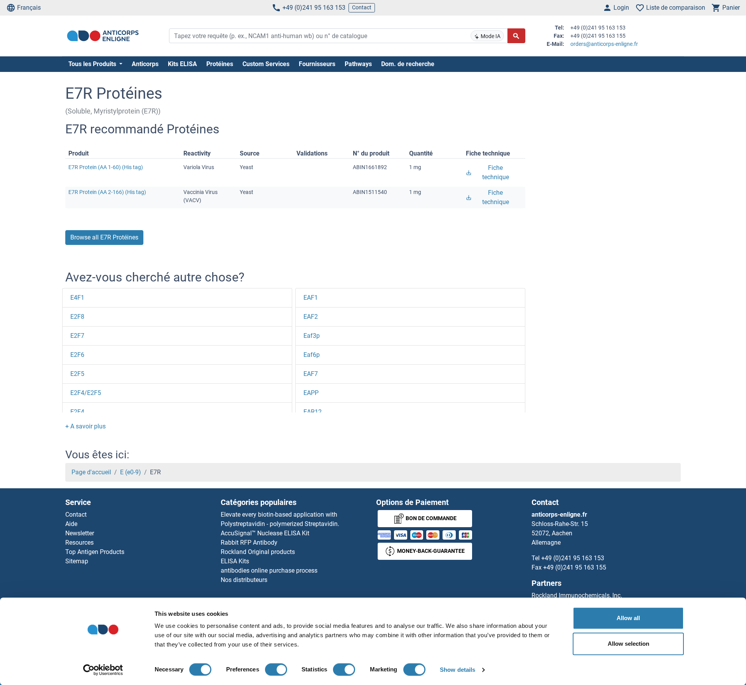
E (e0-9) (130, 472)
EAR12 (312, 412)
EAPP (311, 393)
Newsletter (79, 533)
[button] (85, 426)
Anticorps (145, 64)
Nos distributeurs (244, 580)
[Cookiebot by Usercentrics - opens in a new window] (103, 670)
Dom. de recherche (407, 64)
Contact (361, 7)
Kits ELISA (182, 64)
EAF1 (310, 297)
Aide (71, 524)
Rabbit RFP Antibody (249, 542)
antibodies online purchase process (269, 570)
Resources (79, 542)
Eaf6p (311, 354)
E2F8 (77, 316)
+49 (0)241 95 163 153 (313, 7)
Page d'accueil (91, 472)
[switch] (276, 669)
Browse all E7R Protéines (104, 237)
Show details (457, 669)
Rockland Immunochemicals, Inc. (577, 595)
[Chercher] (516, 35)
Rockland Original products (258, 552)
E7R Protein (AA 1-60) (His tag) (105, 167)
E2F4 (77, 412)
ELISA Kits (235, 561)
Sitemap (76, 561)
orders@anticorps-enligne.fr (604, 44)
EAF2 (310, 316)
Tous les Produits (93, 64)
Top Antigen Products (94, 552)
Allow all (628, 618)
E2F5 (77, 373)
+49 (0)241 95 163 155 (574, 567)
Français (29, 7)
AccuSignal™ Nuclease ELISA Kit (265, 533)
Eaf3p (311, 335)
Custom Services (265, 64)
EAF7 (310, 373)
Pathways (358, 64)
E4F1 (77, 297)
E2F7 (77, 335)
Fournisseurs (317, 64)
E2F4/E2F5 (85, 393)
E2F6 (77, 354)
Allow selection (628, 643)
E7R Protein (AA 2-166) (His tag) (107, 192)
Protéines (219, 64)
